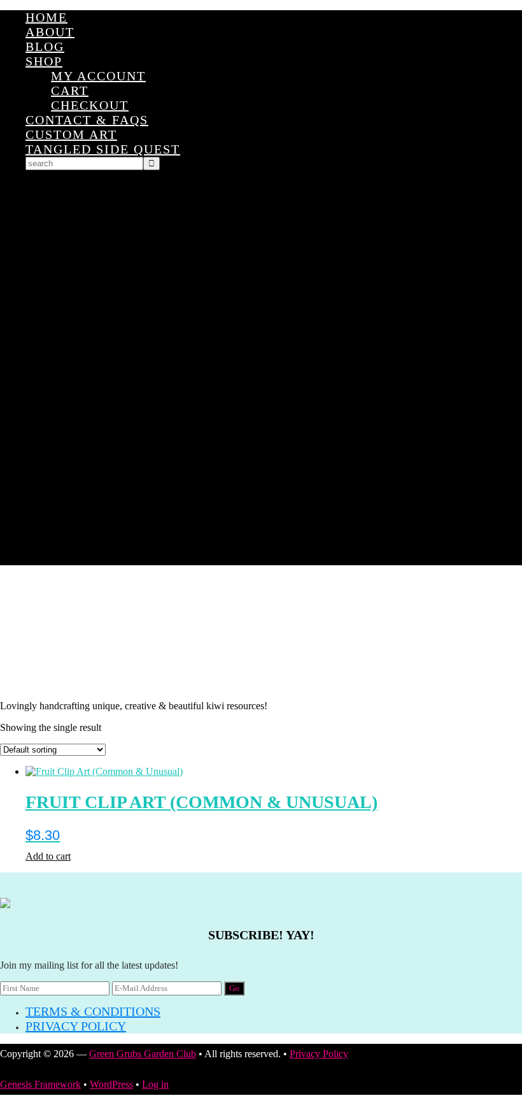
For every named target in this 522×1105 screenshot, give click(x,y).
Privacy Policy (75, 1026)
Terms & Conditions (92, 1011)
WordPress (111, 1084)
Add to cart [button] (48, 856)
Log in (155, 1084)
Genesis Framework (40, 1084)
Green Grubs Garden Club (261, 632)
